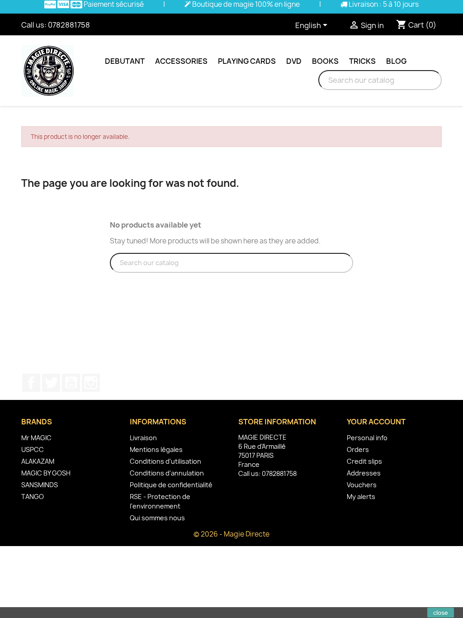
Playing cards (247, 61)
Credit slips (364, 461)
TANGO (32, 496)
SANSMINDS (39, 484)
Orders (358, 449)
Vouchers (362, 484)
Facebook (31, 383)
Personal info (367, 437)
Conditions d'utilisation (165, 461)
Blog (396, 61)
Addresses (364, 473)
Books (325, 61)
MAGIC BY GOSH (46, 473)
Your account (376, 422)
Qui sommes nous (157, 517)
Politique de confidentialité (171, 484)
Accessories (181, 61)
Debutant (125, 61)
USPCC (32, 449)
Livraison (143, 437)
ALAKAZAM (37, 461)
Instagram (91, 383)
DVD (294, 61)
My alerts (361, 496)
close (440, 612)
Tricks (362, 61)
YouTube (71, 383)
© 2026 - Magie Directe (231, 534)
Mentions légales (156, 449)
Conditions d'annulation (167, 473)
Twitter (51, 383)
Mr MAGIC (36, 437)
